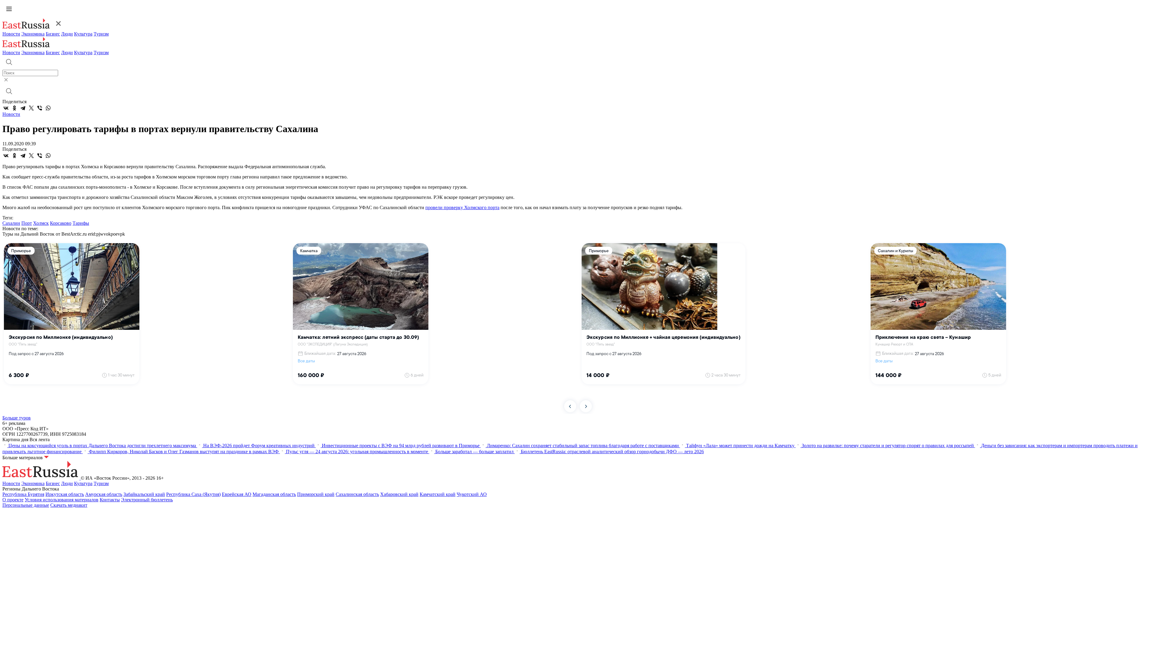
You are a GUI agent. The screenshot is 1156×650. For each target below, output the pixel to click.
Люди (67, 33)
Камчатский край (437, 494)
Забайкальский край (144, 494)
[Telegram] (22, 108)
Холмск (41, 223)
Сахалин (11, 223)
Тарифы (81, 223)
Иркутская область (64, 494)
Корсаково (60, 223)
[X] (31, 108)
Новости (11, 33)
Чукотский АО (472, 494)
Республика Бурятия (23, 494)
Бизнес (53, 33)
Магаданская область (274, 494)
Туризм (101, 33)
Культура (83, 33)
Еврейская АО (236, 494)
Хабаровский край (399, 494)
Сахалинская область (357, 494)
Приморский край (315, 494)
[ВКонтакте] (6, 108)
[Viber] (39, 108)
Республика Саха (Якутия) (193, 494)
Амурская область (103, 494)
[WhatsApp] (48, 108)
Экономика (33, 33)
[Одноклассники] (14, 108)
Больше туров (16, 417)
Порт (26, 223)
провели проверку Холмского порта (462, 207)
